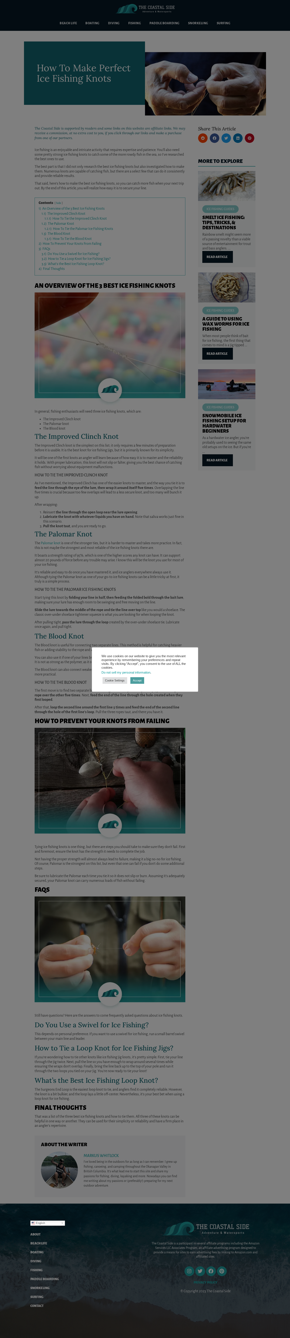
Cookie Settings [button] (115, 680)
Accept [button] (137, 680)
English (40, 1222)
